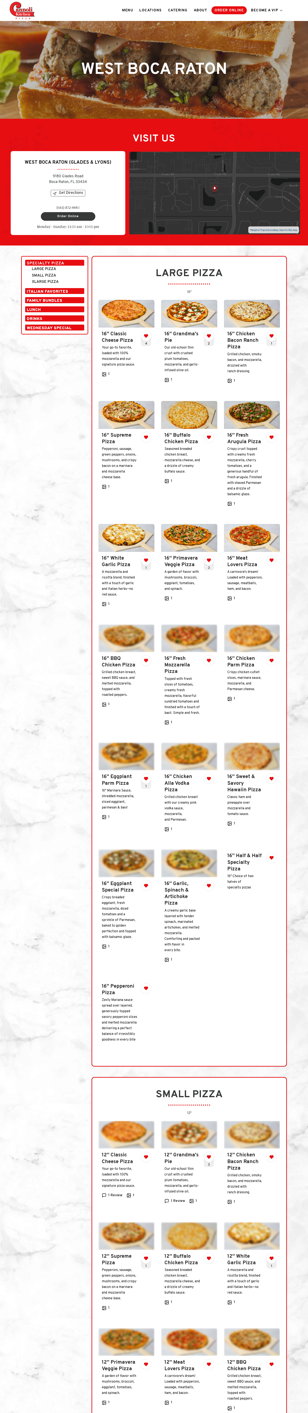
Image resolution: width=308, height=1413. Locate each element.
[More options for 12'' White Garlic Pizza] (272, 1258)
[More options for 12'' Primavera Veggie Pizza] (146, 1364)
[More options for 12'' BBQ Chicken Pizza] (272, 1364)
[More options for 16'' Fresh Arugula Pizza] (272, 437)
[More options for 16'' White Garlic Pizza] (146, 560)
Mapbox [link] (255, 229)
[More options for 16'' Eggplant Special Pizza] (146, 886)
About (200, 10)
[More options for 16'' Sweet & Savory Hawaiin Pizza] (272, 779)
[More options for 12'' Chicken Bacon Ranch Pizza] (272, 1157)
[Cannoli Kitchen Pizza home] (22, 10)
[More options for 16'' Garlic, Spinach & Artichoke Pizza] (209, 886)
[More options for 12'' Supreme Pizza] (146, 1258)
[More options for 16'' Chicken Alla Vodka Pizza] (209, 779)
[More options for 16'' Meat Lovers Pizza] (272, 560)
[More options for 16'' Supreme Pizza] (146, 437)
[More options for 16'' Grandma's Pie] (209, 336)
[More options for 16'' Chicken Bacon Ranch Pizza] (272, 336)
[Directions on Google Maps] (214, 192)
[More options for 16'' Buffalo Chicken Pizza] (209, 437)
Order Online (229, 10)
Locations (150, 10)
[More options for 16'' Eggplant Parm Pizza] (146, 779)
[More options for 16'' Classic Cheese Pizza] (146, 336)
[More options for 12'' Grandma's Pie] (209, 1157)
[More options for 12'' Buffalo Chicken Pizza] (209, 1258)
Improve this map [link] (288, 229)
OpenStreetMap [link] (269, 229)
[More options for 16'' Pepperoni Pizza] (146, 988)
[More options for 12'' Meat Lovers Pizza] (209, 1364)
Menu (127, 10)
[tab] (54, 263)
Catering (178, 10)
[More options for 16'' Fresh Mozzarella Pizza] (209, 661)
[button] (267, 10)
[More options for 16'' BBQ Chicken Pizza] (146, 661)
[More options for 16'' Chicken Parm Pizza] (272, 661)
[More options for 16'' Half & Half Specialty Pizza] (272, 858)
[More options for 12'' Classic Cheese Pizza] (146, 1157)
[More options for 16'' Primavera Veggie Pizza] (209, 560)
